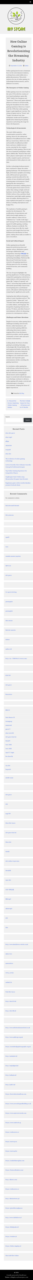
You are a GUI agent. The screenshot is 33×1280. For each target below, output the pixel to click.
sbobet (8, 639)
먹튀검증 (23, 253)
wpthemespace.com (22, 1277)
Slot (7, 927)
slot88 (7, 851)
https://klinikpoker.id (12, 1227)
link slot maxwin (11, 630)
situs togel (9, 437)
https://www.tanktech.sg (13, 1122)
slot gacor (9, 575)
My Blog (21, 393)
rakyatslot (9, 445)
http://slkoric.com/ (11, 1179)
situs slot (8, 454)
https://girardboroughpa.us (14, 1208)
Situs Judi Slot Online (12, 1255)
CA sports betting (11, 592)
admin (26, 65)
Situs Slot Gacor (10, 823)
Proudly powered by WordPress (16, 1275)
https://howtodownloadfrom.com (16, 1094)
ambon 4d (9, 649)
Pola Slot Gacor (10, 992)
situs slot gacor (10, 433)
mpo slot (8, 880)
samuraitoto (9, 963)
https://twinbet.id (11, 1236)
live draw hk (9, 756)
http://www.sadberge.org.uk (14, 1037)
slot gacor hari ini (11, 737)
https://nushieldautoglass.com (15, 1160)
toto (7, 547)
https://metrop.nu (11, 1141)
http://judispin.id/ (11, 1075)
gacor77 (8, 729)
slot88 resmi (9, 778)
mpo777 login (10, 752)
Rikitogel (8, 899)
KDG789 (8, 675)
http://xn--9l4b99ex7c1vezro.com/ (16, 658)
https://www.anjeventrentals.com (16, 1113)
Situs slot (8, 842)
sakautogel (9, 908)
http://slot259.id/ (11, 1001)
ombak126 (9, 982)
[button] (30, 2)
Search (8, 417)
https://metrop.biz (11, 1151)
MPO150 (8, 566)
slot (7, 804)
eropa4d (8, 450)
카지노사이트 (10, 973)
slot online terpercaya (12, 861)
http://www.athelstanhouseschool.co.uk (18, 1028)
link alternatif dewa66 (12, 505)
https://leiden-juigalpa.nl (13, 1246)
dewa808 (8, 870)
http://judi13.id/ (10, 1085)
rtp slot (8, 765)
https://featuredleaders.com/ (14, 1170)
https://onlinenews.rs (12, 1132)
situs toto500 (10, 733)
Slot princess (10, 515)
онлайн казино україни (13, 556)
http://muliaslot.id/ (11, 1056)
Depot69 (8, 769)
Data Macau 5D (10, 717)
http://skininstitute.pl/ (13, 1198)
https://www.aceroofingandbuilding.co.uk (18, 1103)
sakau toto (9, 954)
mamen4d (9, 725)
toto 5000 (9, 745)
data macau (9, 620)
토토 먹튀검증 (10, 889)
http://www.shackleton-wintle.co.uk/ (17, 944)
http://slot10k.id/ (11, 1011)
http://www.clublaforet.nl (13, 1217)
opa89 (7, 537)
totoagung (9, 721)
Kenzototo (9, 694)
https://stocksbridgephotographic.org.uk (18, 1047)
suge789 (8, 813)
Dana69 (8, 741)
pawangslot (9, 601)
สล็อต (7, 441)
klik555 (8, 710)
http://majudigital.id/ (12, 1066)
